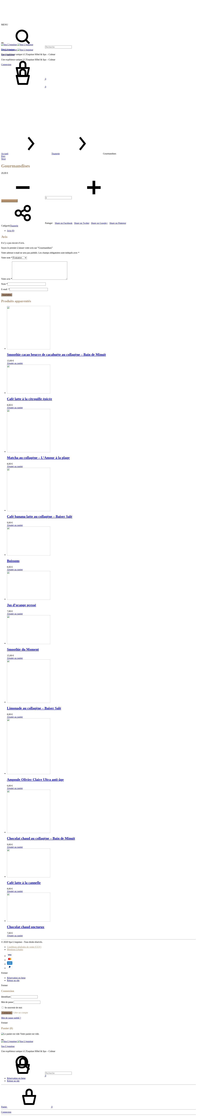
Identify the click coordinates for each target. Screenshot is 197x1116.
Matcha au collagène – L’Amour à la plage (38, 458)
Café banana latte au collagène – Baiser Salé (39, 516)
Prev (3, 156)
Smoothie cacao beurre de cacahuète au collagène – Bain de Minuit (56, 354)
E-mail (5, 289)
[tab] (101, 230)
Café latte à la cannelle (24, 883)
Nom (4, 284)
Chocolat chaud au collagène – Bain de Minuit (41, 838)
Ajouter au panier (9, 201)
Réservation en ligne (16, 978)
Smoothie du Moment (23, 649)
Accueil (4, 153)
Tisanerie (55, 153)
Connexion (6, 1013)
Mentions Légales (15, 949)
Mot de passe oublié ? (11, 1018)
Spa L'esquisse (8, 49)
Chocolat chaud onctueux (25, 927)
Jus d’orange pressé (21, 605)
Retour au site (13, 980)
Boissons (13, 561)
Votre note (6, 257)
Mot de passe (7, 1002)
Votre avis (6, 279)
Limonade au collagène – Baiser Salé (34, 708)
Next (3, 159)
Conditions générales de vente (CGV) (24, 947)
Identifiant (5, 997)
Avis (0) (10, 230)
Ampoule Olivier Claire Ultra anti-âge (35, 779)
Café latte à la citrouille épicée (29, 399)
